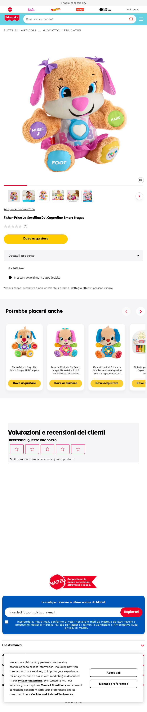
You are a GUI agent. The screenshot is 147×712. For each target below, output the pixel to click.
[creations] (105, 9)
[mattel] (10, 9)
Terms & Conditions (53, 685)
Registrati (131, 612)
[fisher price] (80, 9)
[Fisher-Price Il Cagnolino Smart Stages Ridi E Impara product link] (24, 342)
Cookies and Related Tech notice (52, 694)
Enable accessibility (73, 3)
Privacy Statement (30, 680)
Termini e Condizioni (96, 624)
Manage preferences (113, 683)
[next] (140, 311)
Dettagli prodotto (21, 255)
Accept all (114, 672)
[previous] (126, 311)
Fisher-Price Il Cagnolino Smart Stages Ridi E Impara (24, 369)
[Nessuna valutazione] (14, 226)
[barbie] (31, 9)
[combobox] (79, 19)
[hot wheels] (55, 9)
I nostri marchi (12, 645)
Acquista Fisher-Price (19, 209)
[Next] (139, 196)
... (40, 30)
